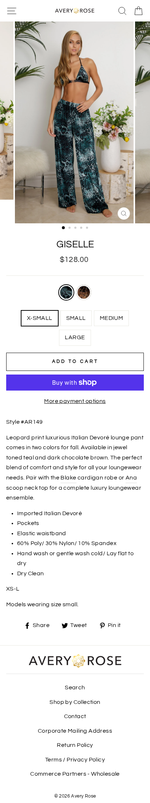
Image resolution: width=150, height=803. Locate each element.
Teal (66, 292)
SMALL (76, 318)
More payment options (75, 401)
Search (75, 687)
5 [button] (88, 228)
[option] (75, 122)
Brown (83, 292)
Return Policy (75, 745)
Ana (131, 478)
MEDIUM (111, 318)
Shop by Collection (75, 702)
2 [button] (70, 228)
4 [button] (82, 228)
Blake (68, 478)
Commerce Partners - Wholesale (75, 774)
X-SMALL (39, 318)
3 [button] (76, 228)
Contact (75, 716)
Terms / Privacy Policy (75, 760)
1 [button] (64, 228)
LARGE (75, 337)
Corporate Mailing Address (75, 731)
